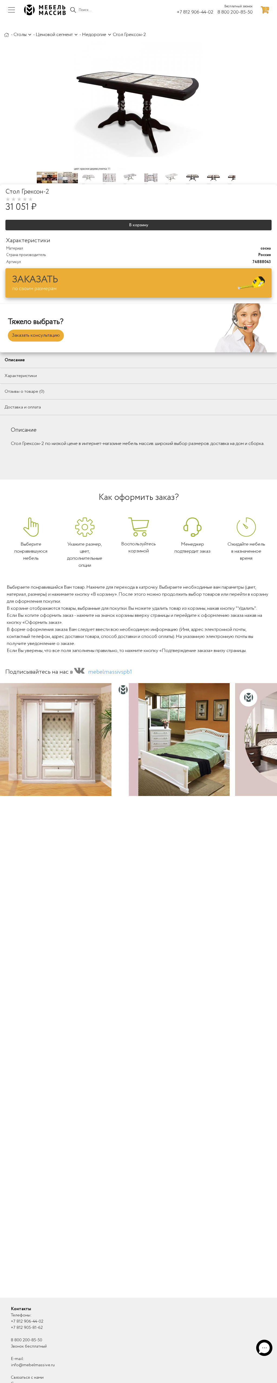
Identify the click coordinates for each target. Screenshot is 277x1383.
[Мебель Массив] (6, 34)
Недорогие (94, 34)
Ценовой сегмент (54, 34)
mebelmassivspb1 (110, 672)
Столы (20, 34)
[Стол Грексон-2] (138, 106)
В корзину (138, 225)
